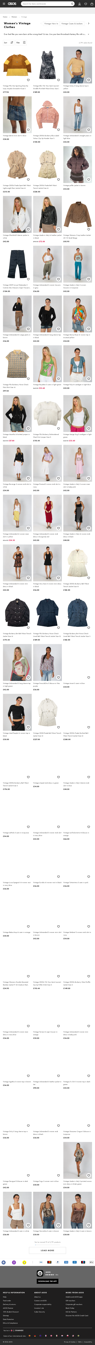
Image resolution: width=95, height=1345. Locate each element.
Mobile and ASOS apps (74, 1297)
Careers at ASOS (40, 1300)
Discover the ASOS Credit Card (77, 1315)
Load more (47, 1250)
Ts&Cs (80, 1342)
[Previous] (41, 24)
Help (4, 1297)
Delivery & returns (9, 1304)
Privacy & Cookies (70, 1342)
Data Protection (8, 1319)
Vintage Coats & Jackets (72, 23)
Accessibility (88, 1342)
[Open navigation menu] (4, 3)
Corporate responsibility (42, 1304)
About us (37, 1297)
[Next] (89, 24)
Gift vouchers (70, 1300)
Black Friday (70, 1308)
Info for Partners (71, 1312)
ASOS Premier (8, 1308)
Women (14, 17)
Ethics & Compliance (10, 1323)
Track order (7, 1300)
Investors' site (39, 1308)
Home (5, 17)
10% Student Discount (11, 1312)
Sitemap (6, 1315)
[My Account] (79, 3)
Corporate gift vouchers (74, 1304)
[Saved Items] (86, 3)
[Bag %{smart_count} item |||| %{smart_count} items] (92, 3)
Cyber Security (39, 1312)
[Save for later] (28, 80)
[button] (29, 1336)
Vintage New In (51, 23)
